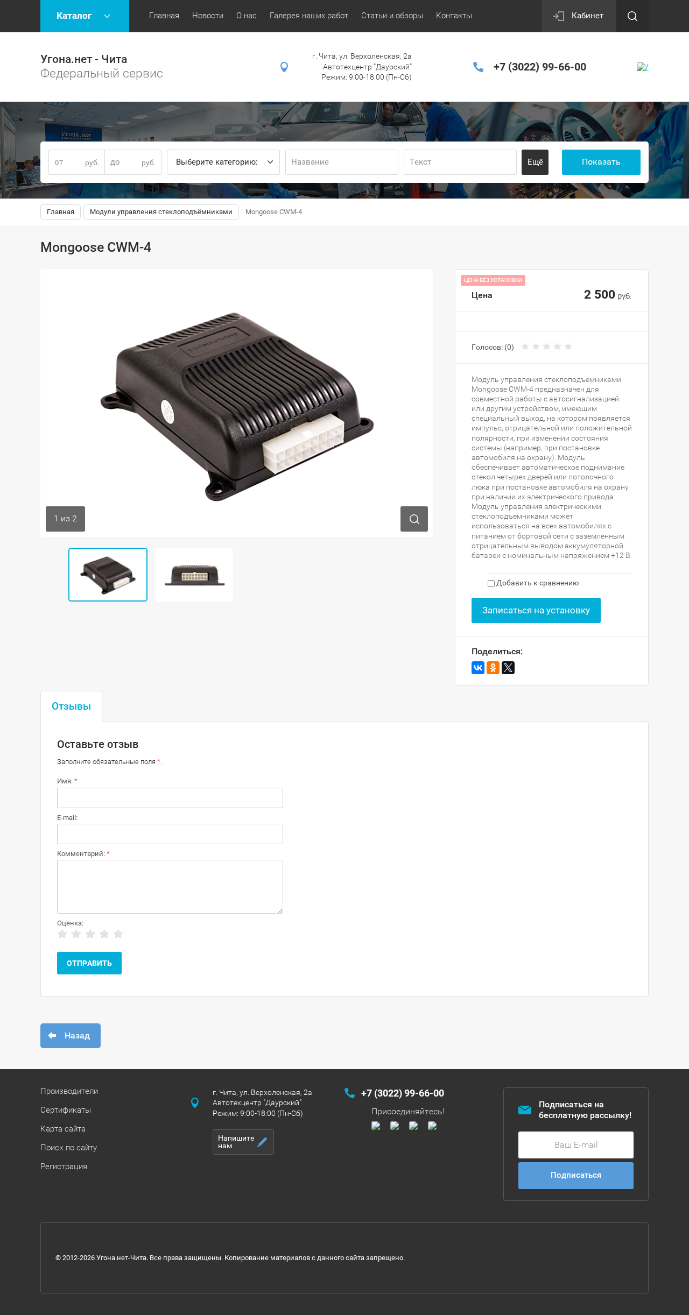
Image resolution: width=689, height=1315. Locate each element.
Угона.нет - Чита (83, 59)
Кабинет (587, 15)
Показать (601, 162)
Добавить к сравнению (537, 582)
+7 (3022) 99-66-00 (540, 66)
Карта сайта (63, 1129)
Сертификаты (65, 1110)
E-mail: (67, 818)
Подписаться (576, 1175)
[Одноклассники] (493, 667)
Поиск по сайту (68, 1148)
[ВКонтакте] (478, 667)
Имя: (67, 781)
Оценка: (70, 923)
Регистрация (63, 1166)
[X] (508, 667)
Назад (77, 1035)
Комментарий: (83, 854)
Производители (69, 1091)
